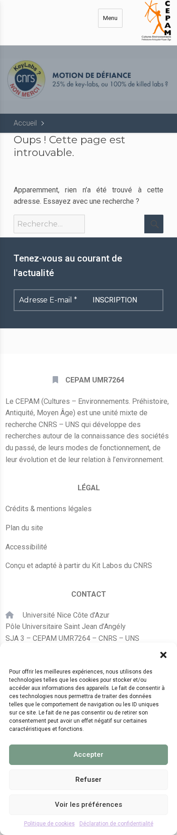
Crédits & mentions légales (48, 508)
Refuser (88, 779)
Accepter (88, 754)
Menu (110, 18)
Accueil (25, 123)
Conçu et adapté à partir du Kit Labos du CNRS (78, 565)
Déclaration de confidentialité (116, 823)
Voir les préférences (88, 804)
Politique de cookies (49, 823)
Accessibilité (26, 547)
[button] (163, 654)
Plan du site (24, 527)
